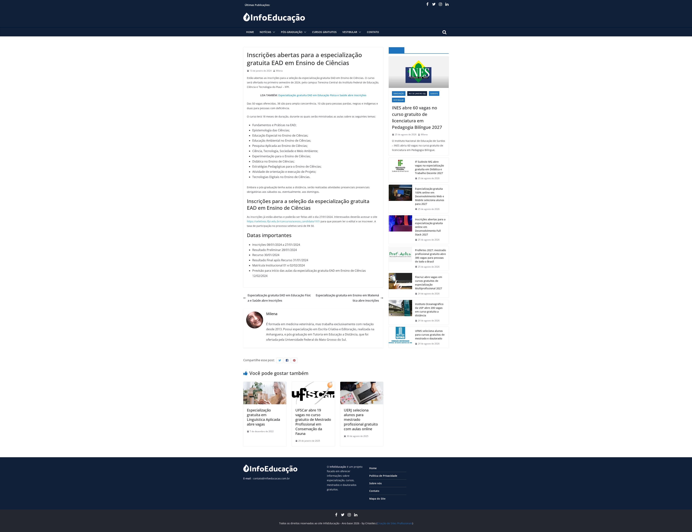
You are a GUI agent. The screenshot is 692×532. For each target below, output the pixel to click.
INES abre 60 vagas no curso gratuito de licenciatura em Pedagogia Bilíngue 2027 (417, 117)
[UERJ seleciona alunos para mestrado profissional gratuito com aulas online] (361, 384)
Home (250, 32)
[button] (273, 32)
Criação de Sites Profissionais (394, 523)
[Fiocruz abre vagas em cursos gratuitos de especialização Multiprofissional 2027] (400, 285)
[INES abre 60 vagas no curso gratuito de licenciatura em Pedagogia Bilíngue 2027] (419, 72)
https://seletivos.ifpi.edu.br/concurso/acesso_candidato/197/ (283, 221)
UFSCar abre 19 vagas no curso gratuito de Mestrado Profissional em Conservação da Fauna (313, 422)
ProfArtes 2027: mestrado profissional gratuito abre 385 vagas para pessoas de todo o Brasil (430, 255)
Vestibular (349, 32)
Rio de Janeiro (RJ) (417, 93)
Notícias (265, 32)
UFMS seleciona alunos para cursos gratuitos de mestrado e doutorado (430, 334)
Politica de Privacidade (383, 475)
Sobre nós (375, 483)
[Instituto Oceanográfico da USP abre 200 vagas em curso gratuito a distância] (400, 312)
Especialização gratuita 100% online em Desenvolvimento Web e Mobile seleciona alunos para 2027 (429, 196)
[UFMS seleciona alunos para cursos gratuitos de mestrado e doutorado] (400, 337)
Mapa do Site (377, 498)
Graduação (398, 93)
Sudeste (434, 93)
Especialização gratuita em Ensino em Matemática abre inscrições (347, 297)
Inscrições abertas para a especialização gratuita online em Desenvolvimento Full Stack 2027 (430, 227)
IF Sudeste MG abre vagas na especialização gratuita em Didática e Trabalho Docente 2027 (429, 167)
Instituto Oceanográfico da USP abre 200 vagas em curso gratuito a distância (429, 309)
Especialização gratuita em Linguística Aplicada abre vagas (263, 417)
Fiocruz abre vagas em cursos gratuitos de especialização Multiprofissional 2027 (428, 282)
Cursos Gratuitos (324, 32)
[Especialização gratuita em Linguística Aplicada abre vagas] (264, 384)
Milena (279, 70)
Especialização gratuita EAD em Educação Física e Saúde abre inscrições (322, 95)
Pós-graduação (291, 32)
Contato (373, 32)
